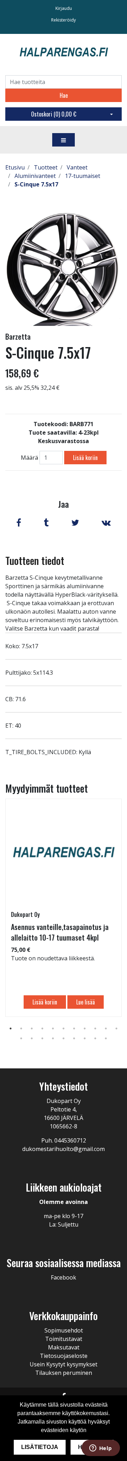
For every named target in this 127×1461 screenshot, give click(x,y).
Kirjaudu (63, 8)
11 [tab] (116, 1028)
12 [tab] (21, 1038)
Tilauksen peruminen (63, 1373)
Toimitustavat (63, 1339)
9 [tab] (95, 1028)
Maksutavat (63, 1347)
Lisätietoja (39, 1447)
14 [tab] (42, 1038)
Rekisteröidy (63, 20)
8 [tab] (84, 1028)
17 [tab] (74, 1038)
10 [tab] (105, 1028)
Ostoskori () (53, 114)
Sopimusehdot (63, 1330)
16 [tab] (63, 1038)
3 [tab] (31, 1028)
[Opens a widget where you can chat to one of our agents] (100, 1448)
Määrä (29, 457)
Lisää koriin (85, 457)
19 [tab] (95, 1038)
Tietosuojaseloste (63, 1356)
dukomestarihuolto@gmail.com (63, 1149)
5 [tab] (52, 1028)
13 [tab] (31, 1038)
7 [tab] (74, 1028)
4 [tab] (42, 1028)
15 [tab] (52, 1038)
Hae (64, 95)
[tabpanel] (63, 908)
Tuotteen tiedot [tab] (34, 560)
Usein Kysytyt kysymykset (63, 1364)
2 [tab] (21, 1028)
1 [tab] (10, 1028)
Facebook (63, 1277)
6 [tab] (63, 1028)
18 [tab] (84, 1038)
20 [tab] (105, 1038)
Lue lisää (85, 1002)
